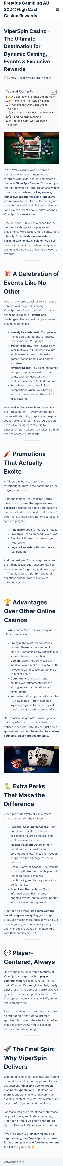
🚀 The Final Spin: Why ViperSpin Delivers (27, 122)
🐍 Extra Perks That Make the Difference (31, 112)
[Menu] (57, 9)
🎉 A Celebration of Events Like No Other (32, 96)
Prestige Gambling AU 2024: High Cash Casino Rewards (26, 9)
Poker (47, 78)
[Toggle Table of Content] (52, 92)
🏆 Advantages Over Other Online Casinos (27, 106)
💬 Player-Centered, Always (24, 116)
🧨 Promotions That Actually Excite (28, 100)
